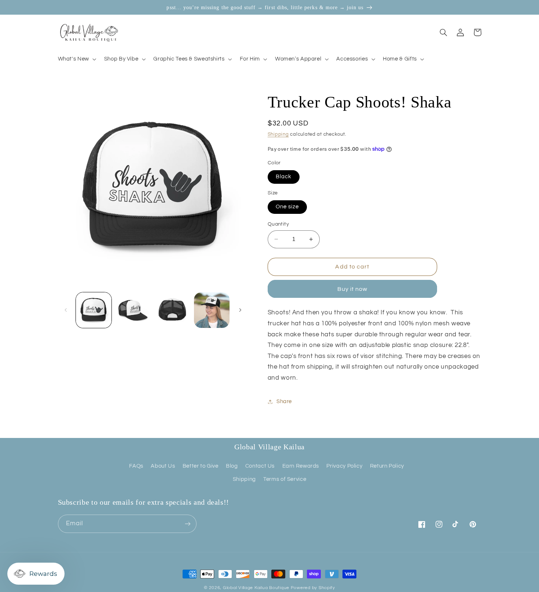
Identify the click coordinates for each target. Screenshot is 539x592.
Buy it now (352, 289)
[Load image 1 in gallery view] (93, 310)
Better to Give (201, 466)
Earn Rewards (300, 466)
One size (287, 206)
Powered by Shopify (313, 588)
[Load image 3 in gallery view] (172, 310)
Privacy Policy (344, 466)
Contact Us (260, 466)
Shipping (278, 134)
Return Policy (387, 466)
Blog (232, 466)
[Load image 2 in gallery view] (133, 310)
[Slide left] (66, 310)
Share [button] (284, 401)
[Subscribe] (187, 524)
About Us (163, 466)
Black (284, 176)
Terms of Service (284, 479)
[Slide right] (240, 310)
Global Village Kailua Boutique (256, 588)
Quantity (278, 224)
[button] (76, 59)
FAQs (136, 466)
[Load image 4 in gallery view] (212, 310)
